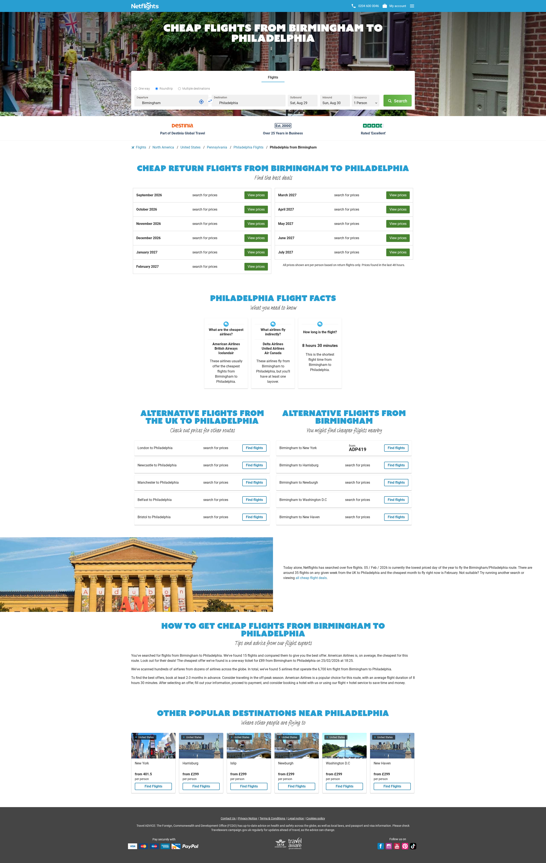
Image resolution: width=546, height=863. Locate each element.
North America (163, 147)
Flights (141, 147)
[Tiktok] (413, 846)
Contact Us (228, 818)
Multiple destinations (196, 88)
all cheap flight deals (311, 578)
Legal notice (296, 818)
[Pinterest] (405, 846)
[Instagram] (389, 846)
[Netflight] (145, 6)
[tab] (273, 77)
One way (144, 88)
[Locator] (201, 102)
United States (190, 147)
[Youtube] (397, 846)
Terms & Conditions (273, 818)
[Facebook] (381, 846)
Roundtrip (166, 88)
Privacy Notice (248, 818)
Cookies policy (315, 818)
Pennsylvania (217, 147)
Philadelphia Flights (249, 147)
